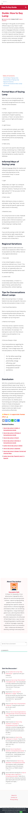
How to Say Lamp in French (11, 438)
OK (21, 811)
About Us (14, 795)
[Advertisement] (14, 59)
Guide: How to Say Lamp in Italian (12, 445)
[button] (26, 7)
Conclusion (6, 85)
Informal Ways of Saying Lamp (11, 80)
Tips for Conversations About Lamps (12, 83)
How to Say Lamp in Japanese (11, 448)
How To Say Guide (9, 7)
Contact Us (14, 797)
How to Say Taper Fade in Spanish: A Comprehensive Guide (16, 774)
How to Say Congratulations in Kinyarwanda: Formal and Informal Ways (16, 713)
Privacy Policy (14, 799)
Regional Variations (8, 81)
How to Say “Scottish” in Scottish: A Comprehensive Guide (14, 723)
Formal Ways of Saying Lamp (10, 78)
